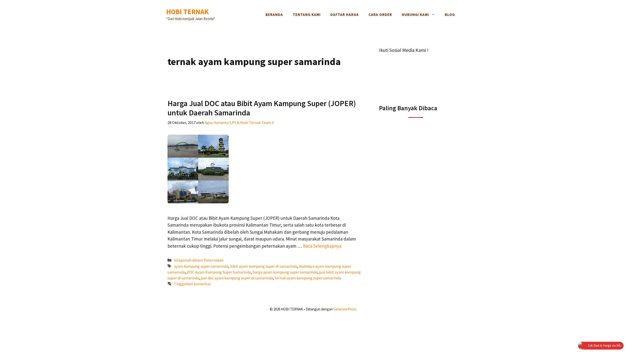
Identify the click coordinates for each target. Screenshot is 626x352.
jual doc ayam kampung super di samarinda (237, 277)
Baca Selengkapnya (322, 246)
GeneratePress (345, 309)
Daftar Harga (344, 14)
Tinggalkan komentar (192, 283)
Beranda (274, 14)
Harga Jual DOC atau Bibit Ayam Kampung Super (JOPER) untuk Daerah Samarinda (262, 108)
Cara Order (380, 14)
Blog (450, 14)
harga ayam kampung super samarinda (285, 272)
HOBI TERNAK (187, 11)
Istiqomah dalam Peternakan (199, 260)
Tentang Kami (307, 14)
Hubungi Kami (415, 14)
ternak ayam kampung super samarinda (308, 277)
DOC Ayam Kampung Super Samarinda (219, 272)
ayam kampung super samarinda (201, 266)
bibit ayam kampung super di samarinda (263, 266)
